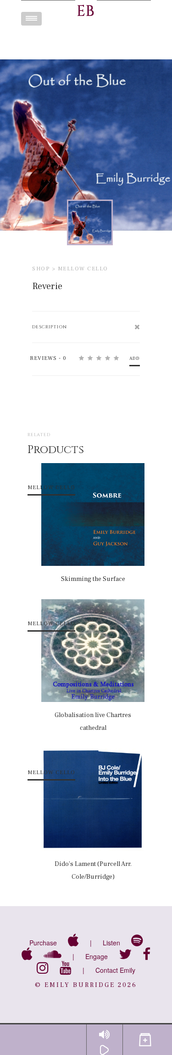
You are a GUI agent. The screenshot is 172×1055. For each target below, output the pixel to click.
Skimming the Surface (93, 579)
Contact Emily (115, 970)
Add (134, 358)
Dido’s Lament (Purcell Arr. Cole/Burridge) (93, 870)
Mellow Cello (83, 268)
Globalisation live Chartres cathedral (93, 721)
